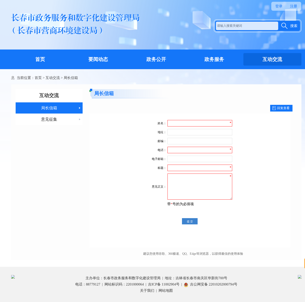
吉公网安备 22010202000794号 (213, 284)
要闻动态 (98, 59)
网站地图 (166, 290)
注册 (293, 6)
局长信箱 (71, 78)
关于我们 (147, 290)
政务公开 (156, 59)
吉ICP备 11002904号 (164, 284)
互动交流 (272, 59)
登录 (278, 6)
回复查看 (283, 108)
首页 (40, 59)
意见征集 (49, 119)
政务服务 (214, 59)
